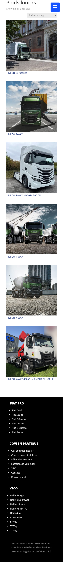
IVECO (13, 488)
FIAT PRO (17, 403)
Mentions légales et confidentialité (31, 551)
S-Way (13, 521)
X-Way (13, 526)
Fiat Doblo (17, 410)
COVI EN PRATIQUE (24, 443)
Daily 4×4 (15, 513)
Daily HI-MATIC (18, 508)
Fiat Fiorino (18, 432)
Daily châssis (17, 504)
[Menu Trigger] (55, 7)
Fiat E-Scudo (19, 419)
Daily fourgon (17, 495)
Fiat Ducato (18, 423)
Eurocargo (16, 517)
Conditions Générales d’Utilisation (30, 547)
